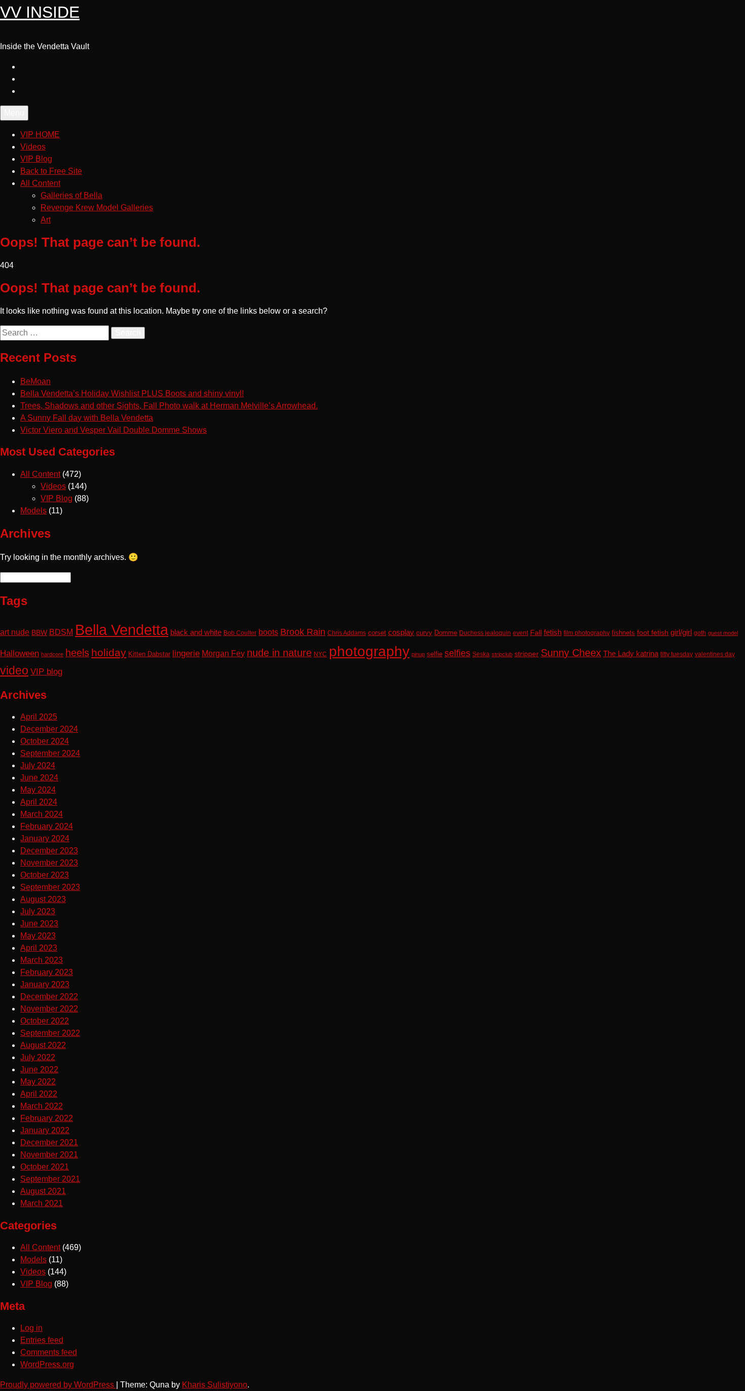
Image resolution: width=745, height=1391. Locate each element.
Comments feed (48, 1352)
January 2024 (44, 838)
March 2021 (41, 1203)
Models (33, 510)
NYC (320, 654)
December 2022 (49, 996)
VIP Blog (36, 159)
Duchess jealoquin (485, 632)
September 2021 (50, 1179)
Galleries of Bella (71, 195)
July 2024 (37, 765)
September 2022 (50, 1033)
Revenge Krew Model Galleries (97, 207)
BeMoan (35, 381)
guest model (723, 633)
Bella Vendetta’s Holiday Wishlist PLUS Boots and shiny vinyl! (132, 393)
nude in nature (279, 652)
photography (369, 651)
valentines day (715, 654)
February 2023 (46, 972)
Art (46, 219)
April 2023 (38, 948)
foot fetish (652, 632)
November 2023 (49, 862)
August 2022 (43, 1045)
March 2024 (41, 814)
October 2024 (44, 741)
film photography (587, 632)
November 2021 (49, 1154)
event (520, 632)
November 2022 (49, 1008)
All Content (40, 183)
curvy (424, 632)
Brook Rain (302, 632)
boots (268, 631)
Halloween (19, 653)
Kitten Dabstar (149, 654)
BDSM (61, 631)
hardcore (52, 654)
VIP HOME (40, 134)
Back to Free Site (51, 171)
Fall (536, 632)
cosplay (401, 632)
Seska (481, 654)
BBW (39, 632)
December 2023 (49, 850)
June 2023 (39, 923)
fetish (553, 632)
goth (700, 632)
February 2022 (46, 1118)
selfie (434, 654)
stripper (526, 654)
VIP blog (46, 671)
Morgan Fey (223, 653)
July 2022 (37, 1057)
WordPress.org (47, 1364)
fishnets (623, 632)
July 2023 (37, 911)
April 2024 (38, 802)
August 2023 (43, 899)
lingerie (186, 653)
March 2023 (41, 960)
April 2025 (38, 716)
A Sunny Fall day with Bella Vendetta (86, 417)
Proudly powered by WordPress (58, 1384)
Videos (33, 146)
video (14, 670)
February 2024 (46, 826)
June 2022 (39, 1069)
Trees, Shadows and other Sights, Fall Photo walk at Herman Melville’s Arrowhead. (169, 405)
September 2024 (50, 753)
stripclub (502, 654)
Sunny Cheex (571, 652)
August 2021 (43, 1191)
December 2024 (49, 729)
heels (77, 652)
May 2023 (38, 935)
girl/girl (681, 632)
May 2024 (38, 789)
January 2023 (44, 984)
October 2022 (44, 1021)
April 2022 (38, 1093)
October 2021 (44, 1166)
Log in (31, 1328)
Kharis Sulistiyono (214, 1384)
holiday (108, 652)
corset (377, 632)
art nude (14, 632)
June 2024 (39, 777)
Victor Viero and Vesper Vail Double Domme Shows (113, 430)
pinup (418, 654)
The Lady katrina (630, 653)
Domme (445, 632)
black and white (195, 632)
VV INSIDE (40, 12)
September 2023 (50, 887)
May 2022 (38, 1081)
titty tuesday (676, 654)
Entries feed (41, 1340)
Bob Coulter (240, 632)
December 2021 (49, 1142)
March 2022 (41, 1106)
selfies (457, 653)
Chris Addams (346, 632)
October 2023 (44, 875)
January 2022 (44, 1130)
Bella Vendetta (121, 629)
